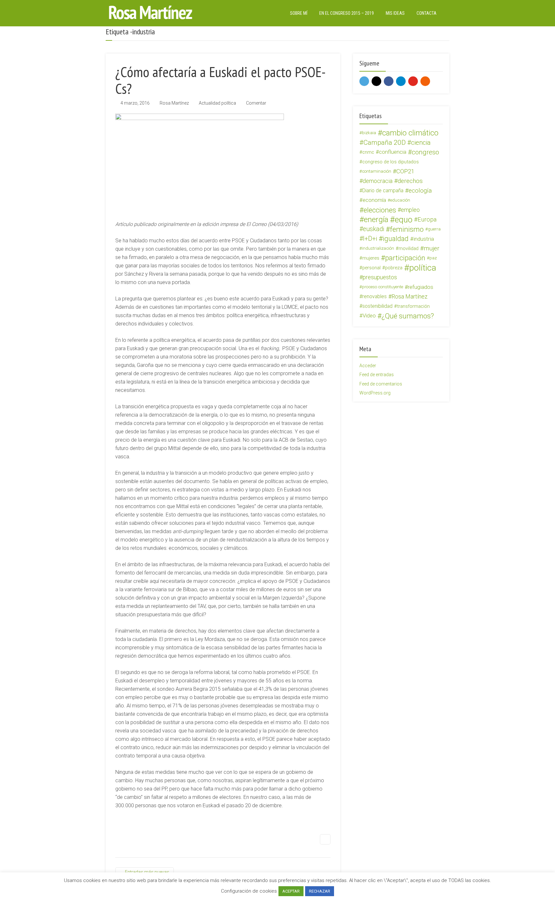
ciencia (421, 142)
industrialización (378, 248)
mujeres (370, 258)
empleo (410, 209)
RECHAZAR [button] (319, 891)
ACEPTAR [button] (291, 891)
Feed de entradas (376, 374)
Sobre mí (298, 13)
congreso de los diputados (390, 162)
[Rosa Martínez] (151, 12)
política (422, 268)
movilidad (408, 248)
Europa (427, 219)
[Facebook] (388, 81)
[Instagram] (376, 81)
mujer (431, 248)
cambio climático (410, 133)
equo (403, 219)
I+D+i (370, 238)
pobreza (393, 268)
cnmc (368, 152)
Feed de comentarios (380, 383)
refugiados (420, 287)
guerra (434, 229)
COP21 (405, 171)
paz (433, 257)
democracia (377, 180)
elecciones (380, 210)
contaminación (376, 171)
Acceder (367, 365)
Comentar (256, 103)
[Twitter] (364, 81)
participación (405, 258)
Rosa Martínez (174, 103)
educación (400, 200)
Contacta (426, 13)
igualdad (396, 239)
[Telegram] (401, 81)
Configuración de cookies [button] (249, 891)
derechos (410, 181)
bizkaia (369, 132)
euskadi (373, 229)
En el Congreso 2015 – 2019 (346, 13)
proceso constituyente (382, 286)
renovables (374, 296)
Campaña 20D (384, 142)
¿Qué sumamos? (408, 316)
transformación (413, 306)
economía (374, 200)
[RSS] (425, 81)
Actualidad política (217, 103)
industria (423, 239)
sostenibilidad (377, 306)
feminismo (407, 229)
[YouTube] (413, 81)
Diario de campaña (382, 190)
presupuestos (380, 277)
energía (376, 219)
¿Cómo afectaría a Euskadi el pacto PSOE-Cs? (220, 80)
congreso (425, 152)
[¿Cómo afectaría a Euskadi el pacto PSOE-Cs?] (199, 163)
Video (369, 316)
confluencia (392, 152)
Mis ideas (395, 13)
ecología (420, 190)
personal (371, 268)
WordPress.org (375, 392)
